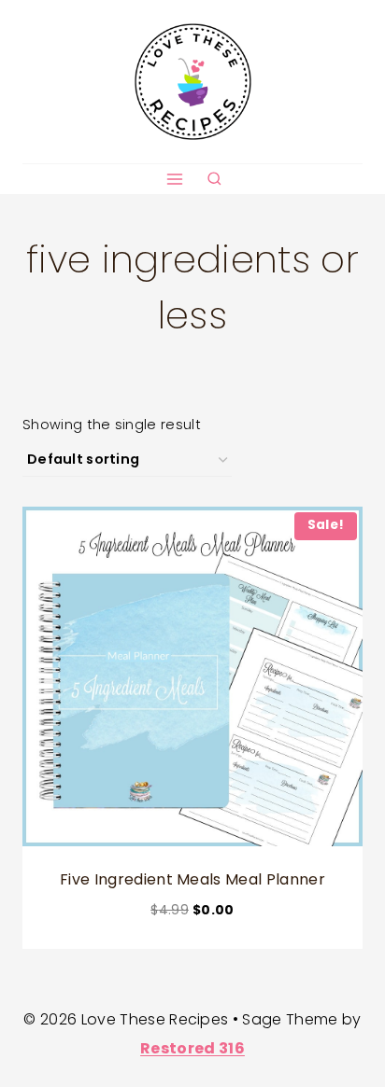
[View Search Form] (214, 179)
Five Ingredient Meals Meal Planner (192, 879)
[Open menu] (174, 178)
